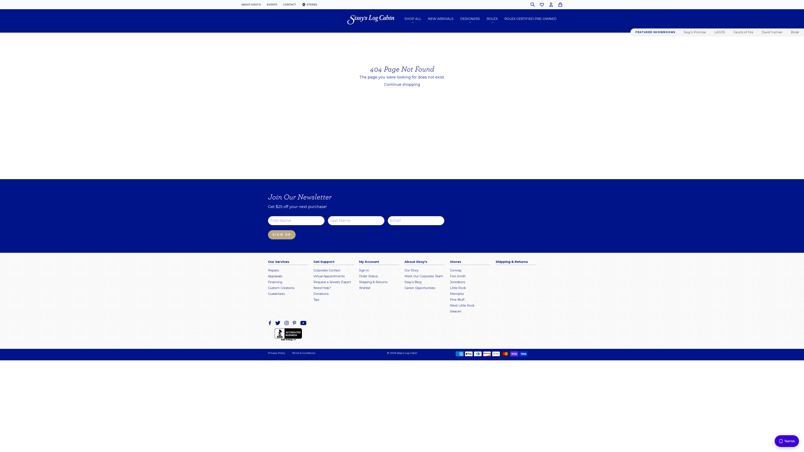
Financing (275, 282)
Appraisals (275, 276)
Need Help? (322, 288)
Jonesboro (457, 282)
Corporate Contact (326, 270)
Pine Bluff (457, 300)
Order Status (368, 276)
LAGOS (719, 32)
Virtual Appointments (329, 276)
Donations (321, 294)
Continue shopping (402, 84)
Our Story (412, 270)
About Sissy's (251, 4)
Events (272, 4)
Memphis (457, 294)
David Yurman (772, 32)
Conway (456, 270)
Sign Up (281, 234)
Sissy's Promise (695, 32)
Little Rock (458, 288)
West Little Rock (462, 305)
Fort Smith (458, 276)
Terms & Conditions (303, 352)
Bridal (795, 32)
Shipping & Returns (373, 282)
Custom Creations (281, 288)
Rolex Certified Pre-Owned (530, 19)
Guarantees (276, 294)
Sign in (364, 270)
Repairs (273, 270)
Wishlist (364, 288)
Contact (289, 4)
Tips (316, 300)
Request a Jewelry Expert (332, 282)
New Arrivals (441, 19)
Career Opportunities (420, 288)
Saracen (455, 311)
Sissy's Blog (413, 282)
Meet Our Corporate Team (424, 276)
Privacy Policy (276, 352)
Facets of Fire (743, 32)
